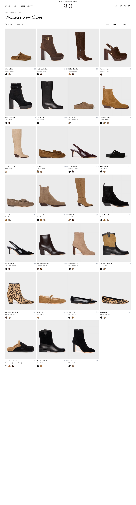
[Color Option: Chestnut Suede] (9, 74)
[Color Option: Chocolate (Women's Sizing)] (13, 366)
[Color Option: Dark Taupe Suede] (69, 123)
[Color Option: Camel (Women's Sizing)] (9, 366)
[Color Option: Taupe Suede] (6, 172)
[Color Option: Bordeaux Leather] (73, 171)
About (30, 6)
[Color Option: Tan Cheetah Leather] (41, 269)
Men (15, 6)
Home (6, 12)
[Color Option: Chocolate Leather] (38, 269)
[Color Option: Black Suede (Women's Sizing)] (6, 366)
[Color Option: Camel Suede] (70, 74)
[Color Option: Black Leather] (38, 123)
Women (8, 6)
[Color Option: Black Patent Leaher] (70, 172)
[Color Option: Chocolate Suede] (41, 74)
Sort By (124, 24)
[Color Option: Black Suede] (6, 74)
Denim (22, 6)
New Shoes (18, 12)
